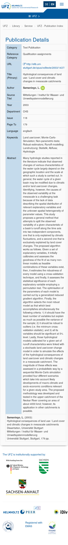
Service (28, 26)
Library (16, 26)
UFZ (34, 16)
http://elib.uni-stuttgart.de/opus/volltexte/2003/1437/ (44, 65)
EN (52, 4)
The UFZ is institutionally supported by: (24, 454)
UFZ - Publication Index (50, 26)
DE (46, 4)
